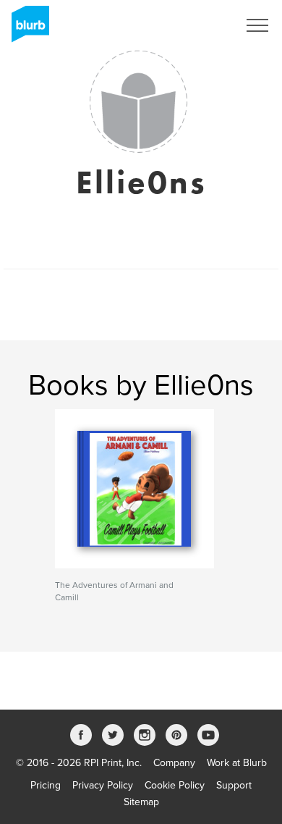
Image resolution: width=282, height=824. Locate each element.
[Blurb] (26, 29)
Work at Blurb (237, 763)
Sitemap (141, 802)
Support (234, 785)
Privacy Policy (102, 785)
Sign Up (201, 25)
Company (174, 763)
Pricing (45, 785)
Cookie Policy (175, 785)
